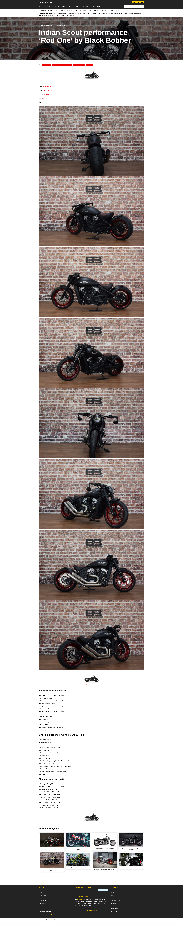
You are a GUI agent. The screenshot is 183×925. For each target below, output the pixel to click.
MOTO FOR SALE (138, 2)
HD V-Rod (50, 10)
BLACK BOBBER (47, 86)
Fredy (109, 13)
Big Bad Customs (77, 13)
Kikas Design (62, 15)
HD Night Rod (56, 10)
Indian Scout (96, 10)
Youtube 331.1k (115, 895)
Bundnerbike (137, 13)
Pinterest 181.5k (115, 898)
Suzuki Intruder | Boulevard (106, 10)
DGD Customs (124, 13)
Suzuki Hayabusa (117, 10)
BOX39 (54, 13)
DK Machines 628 (116, 903)
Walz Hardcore (49, 13)
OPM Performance (70, 15)
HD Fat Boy (69, 10)
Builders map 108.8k (116, 906)
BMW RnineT (83, 10)
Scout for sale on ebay (91, 81)
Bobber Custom (56, 64)
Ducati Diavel (90, 10)
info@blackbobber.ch (48, 90)
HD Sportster (76, 10)
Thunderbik (60, 13)
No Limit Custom (85, 13)
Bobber (44, 102)
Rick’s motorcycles (115, 13)
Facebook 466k (115, 890)
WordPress (52, 923)
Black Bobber (46, 64)
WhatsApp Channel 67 (117, 914)
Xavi (41, 21)
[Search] (142, 6)
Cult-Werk (50, 15)
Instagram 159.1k (115, 900)
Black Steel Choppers (102, 13)
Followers (85, 6)
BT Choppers (93, 13)
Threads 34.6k (114, 911)
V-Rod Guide (95, 6)
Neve (40, 923)
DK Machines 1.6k (116, 892)
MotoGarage (44, 15)
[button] (58, 6)
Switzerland (89, 64)
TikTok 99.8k (114, 908)
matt (83, 64)
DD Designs (130, 13)
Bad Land (56, 15)
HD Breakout (63, 10)
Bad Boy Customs (68, 13)
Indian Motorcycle (66, 64)
